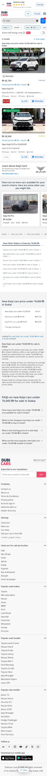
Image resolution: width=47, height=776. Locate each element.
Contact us (6, 489)
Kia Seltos (5, 716)
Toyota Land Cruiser (10, 643)
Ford (3, 609)
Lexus (3, 602)
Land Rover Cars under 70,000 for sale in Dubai (23, 284)
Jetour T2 (5, 695)
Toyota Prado (7, 650)
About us (5, 492)
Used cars (5, 522)
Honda (4, 627)
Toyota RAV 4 (7, 661)
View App (40, 5)
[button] (3, 4)
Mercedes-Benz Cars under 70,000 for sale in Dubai (22, 255)
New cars (5, 526)
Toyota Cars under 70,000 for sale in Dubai (21, 250)
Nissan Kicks (6, 705)
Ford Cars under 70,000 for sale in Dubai (20, 264)
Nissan (4, 598)
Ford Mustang (7, 664)
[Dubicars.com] (6, 462)
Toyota (4, 591)
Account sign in (8, 503)
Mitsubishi (5, 624)
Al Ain (3, 557)
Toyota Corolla (7, 668)
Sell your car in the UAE (11, 533)
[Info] (24, 33)
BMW (3, 606)
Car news (5, 530)
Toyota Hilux (6, 672)
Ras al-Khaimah (8, 572)
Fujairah (4, 568)
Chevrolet (5, 620)
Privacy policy (7, 499)
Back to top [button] (39, 460)
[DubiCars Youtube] (21, 747)
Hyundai (5, 616)
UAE (3, 550)
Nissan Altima (7, 657)
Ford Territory (7, 734)
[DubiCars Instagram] (15, 747)
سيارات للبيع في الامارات (11, 538)
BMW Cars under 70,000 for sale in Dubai (21, 273)
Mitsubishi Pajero (9, 679)
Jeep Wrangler (7, 675)
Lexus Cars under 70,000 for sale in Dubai (21, 269)
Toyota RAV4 (6, 727)
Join (41, 474)
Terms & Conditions (10, 496)
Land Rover (6, 613)
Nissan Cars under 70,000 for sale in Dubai (21, 260)
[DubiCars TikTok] (26, 747)
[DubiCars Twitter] (32, 747)
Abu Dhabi (5, 554)
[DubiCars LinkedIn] (3, 747)
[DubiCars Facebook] (9, 747)
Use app (37, 14)
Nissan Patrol (7, 646)
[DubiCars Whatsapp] (38, 747)
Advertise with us (9, 507)
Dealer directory (8, 510)
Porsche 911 (6, 702)
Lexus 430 (5, 682)
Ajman (4, 561)
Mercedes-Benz (8, 595)
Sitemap (4, 517)
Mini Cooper (6, 731)
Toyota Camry (7, 654)
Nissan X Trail (7, 723)
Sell (28, 14)
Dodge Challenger (9, 720)
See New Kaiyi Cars (10, 173)
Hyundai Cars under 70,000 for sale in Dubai (22, 277)
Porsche (4, 631)
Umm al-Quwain (8, 579)
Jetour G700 (6, 709)
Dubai (3, 565)
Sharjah (4, 575)
